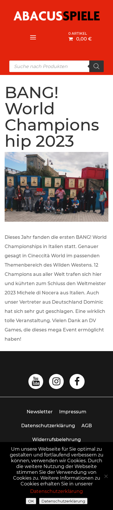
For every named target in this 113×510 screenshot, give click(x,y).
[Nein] (106, 476)
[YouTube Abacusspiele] (35, 383)
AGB (86, 425)
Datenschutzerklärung (48, 425)
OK (31, 501)
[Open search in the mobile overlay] (56, 66)
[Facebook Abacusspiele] (77, 383)
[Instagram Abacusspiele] (56, 383)
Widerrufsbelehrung (56, 439)
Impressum (72, 411)
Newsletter (40, 411)
